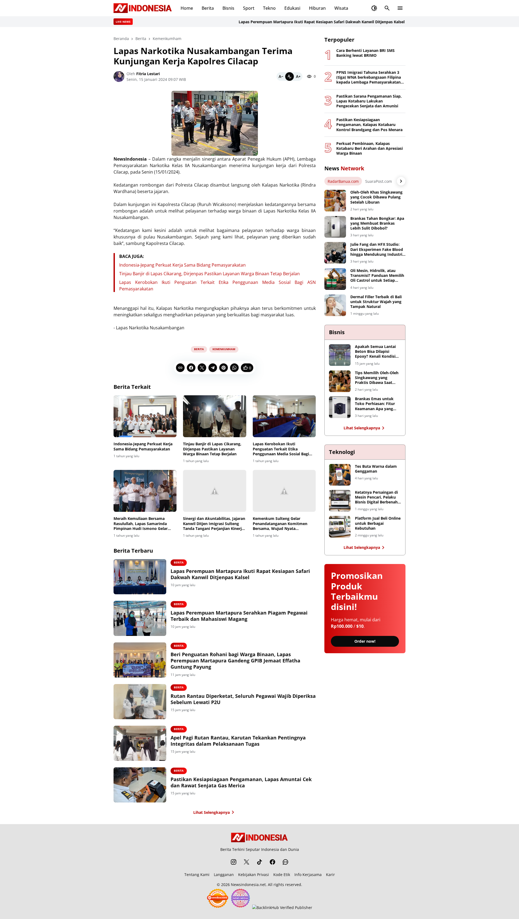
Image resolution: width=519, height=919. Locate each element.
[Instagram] (233, 862)
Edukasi (292, 8)
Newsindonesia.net (248, 884)
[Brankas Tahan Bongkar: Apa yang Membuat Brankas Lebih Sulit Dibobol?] (335, 227)
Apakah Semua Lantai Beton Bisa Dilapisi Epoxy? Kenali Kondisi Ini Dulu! (375, 351)
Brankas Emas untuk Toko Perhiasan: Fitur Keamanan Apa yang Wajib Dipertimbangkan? (375, 403)
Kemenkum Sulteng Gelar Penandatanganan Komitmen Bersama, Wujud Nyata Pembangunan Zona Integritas (281, 523)
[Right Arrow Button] (401, 181)
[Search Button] (387, 8)
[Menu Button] (400, 8)
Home (187, 8)
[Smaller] (281, 76)
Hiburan (317, 8)
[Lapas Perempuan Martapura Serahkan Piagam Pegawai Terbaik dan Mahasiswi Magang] (140, 618)
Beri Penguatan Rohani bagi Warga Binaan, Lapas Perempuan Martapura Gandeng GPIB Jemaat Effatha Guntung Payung (235, 660)
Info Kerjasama (308, 874)
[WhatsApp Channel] (285, 862)
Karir (330, 874)
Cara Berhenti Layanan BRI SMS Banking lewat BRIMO (365, 53)
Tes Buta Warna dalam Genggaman (376, 469)
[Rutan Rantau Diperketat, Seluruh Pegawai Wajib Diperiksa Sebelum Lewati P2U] (140, 701)
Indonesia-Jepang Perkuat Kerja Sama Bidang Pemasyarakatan (182, 265)
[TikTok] (259, 862)
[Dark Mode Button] (374, 8)
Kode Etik (281, 874)
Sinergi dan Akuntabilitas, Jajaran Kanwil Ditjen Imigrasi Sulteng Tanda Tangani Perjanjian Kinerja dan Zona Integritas (214, 523)
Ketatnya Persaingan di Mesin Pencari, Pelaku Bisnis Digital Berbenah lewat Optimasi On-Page (377, 497)
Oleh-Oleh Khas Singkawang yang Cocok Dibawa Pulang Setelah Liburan (376, 197)
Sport (248, 8)
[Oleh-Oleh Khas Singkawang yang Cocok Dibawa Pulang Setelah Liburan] (335, 200)
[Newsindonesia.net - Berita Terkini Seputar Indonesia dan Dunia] (143, 8)
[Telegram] (212, 367)
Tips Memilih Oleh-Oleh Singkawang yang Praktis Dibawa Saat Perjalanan (376, 377)
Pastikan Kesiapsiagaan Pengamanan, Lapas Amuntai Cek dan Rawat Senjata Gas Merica (241, 782)
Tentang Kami (196, 874)
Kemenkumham (223, 349)
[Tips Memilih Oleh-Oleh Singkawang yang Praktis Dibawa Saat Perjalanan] (340, 381)
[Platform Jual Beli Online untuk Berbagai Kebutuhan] (340, 527)
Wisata (341, 8)
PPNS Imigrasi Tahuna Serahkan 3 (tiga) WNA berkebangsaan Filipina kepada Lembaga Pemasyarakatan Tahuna (368, 77)
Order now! (364, 641)
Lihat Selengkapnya (211, 812)
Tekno (269, 8)
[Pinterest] (223, 367)
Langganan (224, 874)
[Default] (289, 76)
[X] (202, 367)
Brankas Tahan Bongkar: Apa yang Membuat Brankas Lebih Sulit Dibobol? (377, 223)
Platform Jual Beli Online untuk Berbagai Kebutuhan (378, 523)
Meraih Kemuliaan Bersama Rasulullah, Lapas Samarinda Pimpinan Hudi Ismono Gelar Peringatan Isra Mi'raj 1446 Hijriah (141, 523)
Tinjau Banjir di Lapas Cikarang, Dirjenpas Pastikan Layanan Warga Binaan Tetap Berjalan (209, 274)
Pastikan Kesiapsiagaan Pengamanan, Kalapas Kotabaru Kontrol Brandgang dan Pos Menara (369, 124)
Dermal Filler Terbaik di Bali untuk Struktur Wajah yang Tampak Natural (376, 301)
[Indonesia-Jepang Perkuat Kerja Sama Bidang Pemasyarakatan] (145, 416)
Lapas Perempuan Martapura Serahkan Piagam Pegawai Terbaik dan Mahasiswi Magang (239, 616)
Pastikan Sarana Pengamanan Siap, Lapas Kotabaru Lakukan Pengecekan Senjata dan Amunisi (369, 101)
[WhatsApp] (234, 367)
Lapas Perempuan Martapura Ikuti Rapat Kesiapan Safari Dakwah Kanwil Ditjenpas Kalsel (304, 21)
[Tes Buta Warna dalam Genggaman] (340, 475)
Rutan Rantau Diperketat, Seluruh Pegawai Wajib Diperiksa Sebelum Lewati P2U (243, 699)
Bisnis (228, 8)
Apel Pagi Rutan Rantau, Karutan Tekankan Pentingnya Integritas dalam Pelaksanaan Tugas (238, 741)
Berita (208, 8)
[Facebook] (191, 367)
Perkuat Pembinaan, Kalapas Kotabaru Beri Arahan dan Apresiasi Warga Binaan (369, 148)
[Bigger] (298, 76)
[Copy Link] (180, 367)
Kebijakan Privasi (253, 874)
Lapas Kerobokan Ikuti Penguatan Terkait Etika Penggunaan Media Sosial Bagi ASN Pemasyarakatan (281, 449)
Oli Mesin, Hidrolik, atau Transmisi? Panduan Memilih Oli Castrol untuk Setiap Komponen (377, 275)
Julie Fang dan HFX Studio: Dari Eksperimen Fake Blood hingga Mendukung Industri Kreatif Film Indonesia (376, 249)
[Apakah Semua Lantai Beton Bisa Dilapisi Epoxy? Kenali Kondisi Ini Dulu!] (340, 355)
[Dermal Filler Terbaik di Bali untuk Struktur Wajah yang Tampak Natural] (335, 305)
